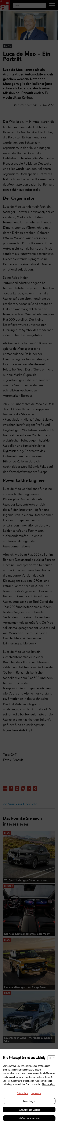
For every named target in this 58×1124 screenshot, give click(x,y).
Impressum (36, 1093)
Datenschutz (22, 1093)
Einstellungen (29, 1101)
